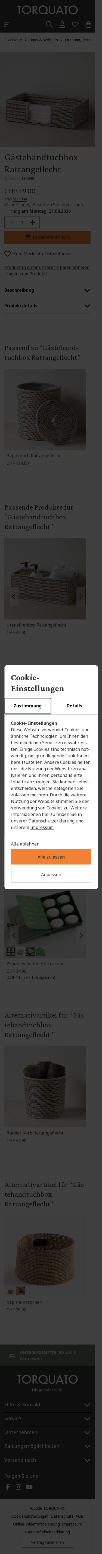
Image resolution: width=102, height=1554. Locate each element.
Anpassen (51, 875)
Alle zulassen (51, 857)
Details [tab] (74, 706)
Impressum (42, 827)
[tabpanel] (51, 775)
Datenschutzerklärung (51, 821)
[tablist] (51, 706)
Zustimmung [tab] (28, 706)
